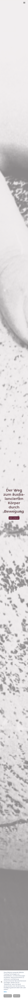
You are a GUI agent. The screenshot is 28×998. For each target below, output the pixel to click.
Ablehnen (16, 996)
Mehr (5, 991)
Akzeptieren (7, 996)
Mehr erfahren (14, 518)
